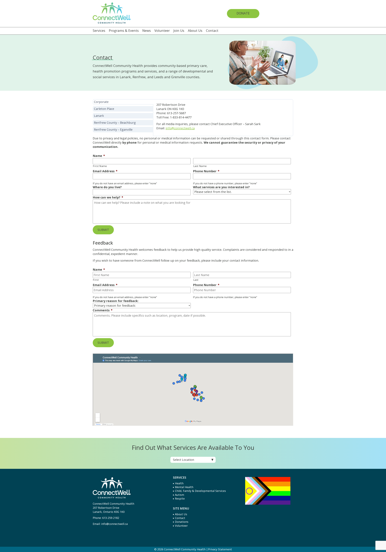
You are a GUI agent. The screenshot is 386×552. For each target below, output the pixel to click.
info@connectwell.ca (114, 524)
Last (196, 280)
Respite (180, 498)
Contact (212, 30)
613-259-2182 (110, 518)
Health (179, 483)
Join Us (178, 30)
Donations (181, 522)
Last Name (200, 166)
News (146, 30)
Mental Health (184, 487)
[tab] (123, 102)
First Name (100, 166)
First (96, 280)
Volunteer (162, 30)
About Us (195, 30)
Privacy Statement (220, 549)
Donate (243, 13)
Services (99, 30)
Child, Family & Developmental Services (200, 491)
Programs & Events (124, 30)
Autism (179, 495)
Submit (103, 230)
